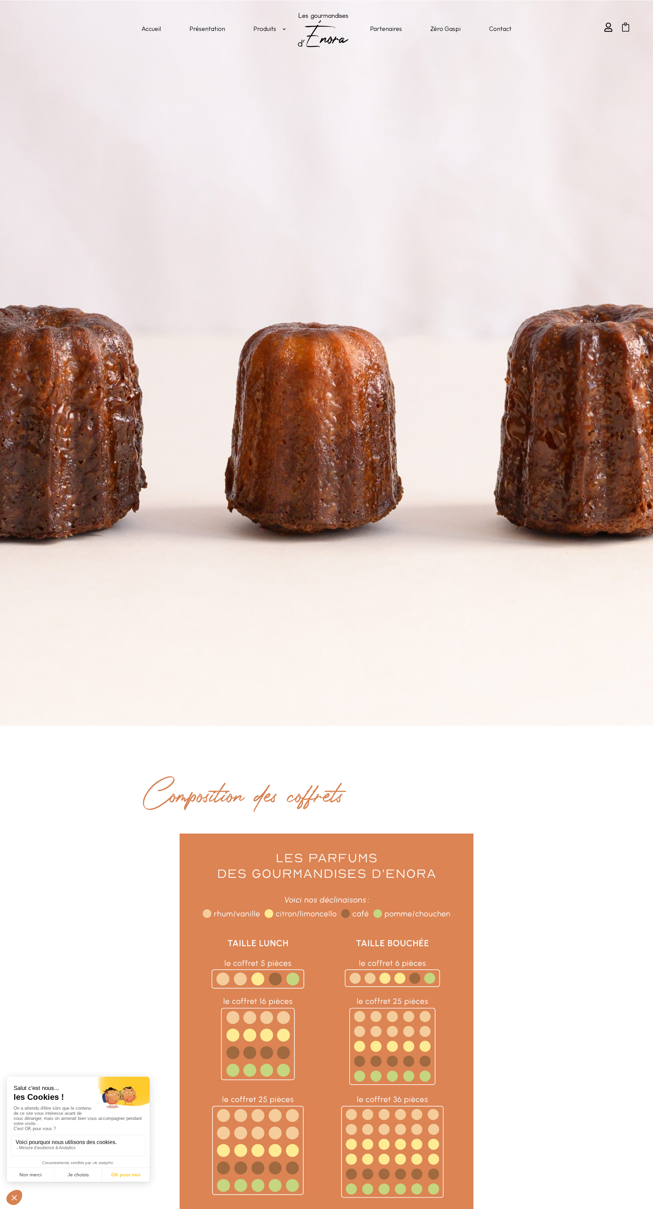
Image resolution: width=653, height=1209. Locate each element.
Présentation (207, 29)
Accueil (151, 29)
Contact (500, 29)
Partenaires (386, 29)
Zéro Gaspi (445, 29)
